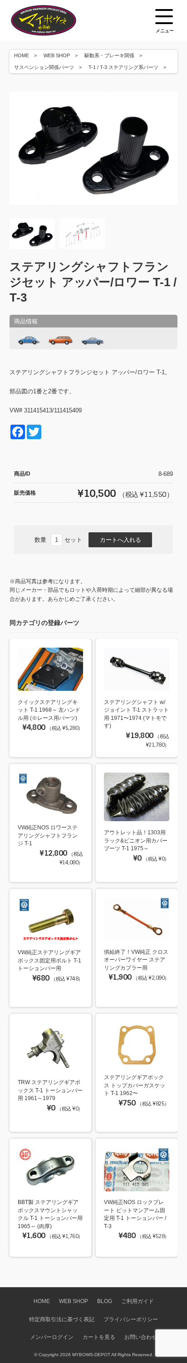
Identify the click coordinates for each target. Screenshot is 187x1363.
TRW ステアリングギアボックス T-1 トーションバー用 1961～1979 (50, 1090)
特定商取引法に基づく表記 (61, 1319)
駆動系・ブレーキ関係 (109, 55)
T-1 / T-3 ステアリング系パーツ (123, 67)
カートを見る (99, 1337)
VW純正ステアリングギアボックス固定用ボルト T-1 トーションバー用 (49, 960)
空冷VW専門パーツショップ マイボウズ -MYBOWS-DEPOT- (55, 20)
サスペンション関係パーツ (44, 67)
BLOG (104, 1301)
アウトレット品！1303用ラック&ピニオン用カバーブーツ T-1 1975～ (135, 840)
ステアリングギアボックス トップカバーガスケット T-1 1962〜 (134, 1085)
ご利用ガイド (137, 1301)
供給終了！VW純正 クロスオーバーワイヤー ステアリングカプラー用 (136, 960)
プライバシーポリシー (130, 1319)
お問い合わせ (140, 1337)
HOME (21, 55)
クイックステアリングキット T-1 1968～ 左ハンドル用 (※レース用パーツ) (49, 710)
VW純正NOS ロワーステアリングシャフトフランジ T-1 (48, 835)
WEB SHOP (57, 55)
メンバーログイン (52, 1337)
